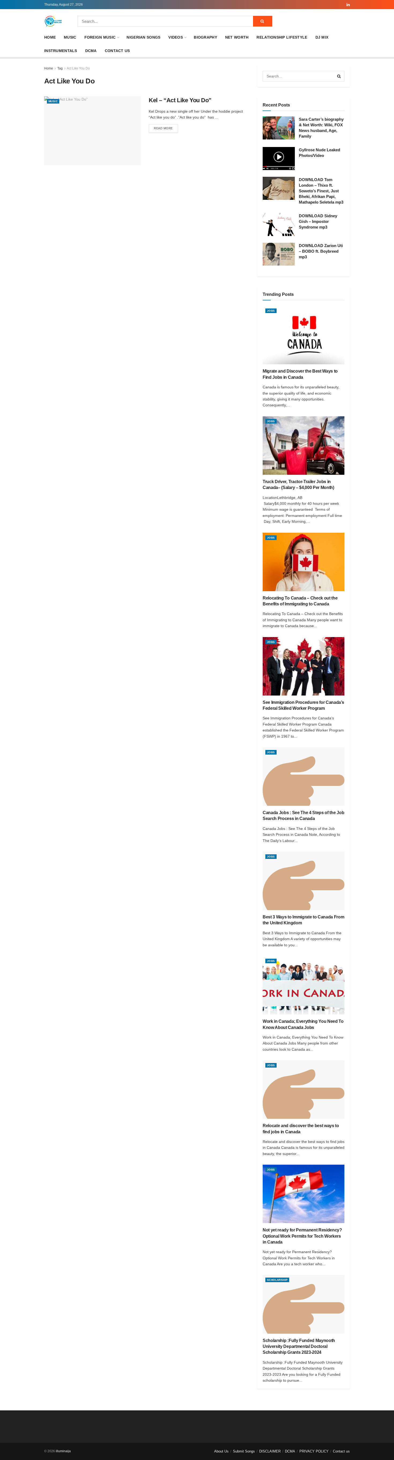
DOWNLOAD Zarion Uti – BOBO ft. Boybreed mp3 (321, 251)
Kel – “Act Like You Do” (180, 100)
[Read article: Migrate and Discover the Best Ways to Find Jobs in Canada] (303, 335)
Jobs (271, 310)
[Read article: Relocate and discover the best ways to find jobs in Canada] (303, 1089)
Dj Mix (322, 37)
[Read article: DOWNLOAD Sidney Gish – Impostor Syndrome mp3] (279, 224)
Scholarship (277, 1279)
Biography (205, 37)
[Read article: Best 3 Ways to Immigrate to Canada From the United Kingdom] (303, 881)
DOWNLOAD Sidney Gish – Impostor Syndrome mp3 (318, 221)
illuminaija (63, 1451)
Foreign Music (100, 37)
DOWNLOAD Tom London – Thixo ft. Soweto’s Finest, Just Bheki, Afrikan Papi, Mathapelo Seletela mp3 (321, 190)
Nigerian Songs (143, 37)
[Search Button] (262, 21)
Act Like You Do (78, 68)
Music (70, 37)
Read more (166, 128)
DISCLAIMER (270, 1451)
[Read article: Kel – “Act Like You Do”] (92, 130)
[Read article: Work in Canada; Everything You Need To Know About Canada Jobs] (303, 985)
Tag (60, 68)
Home (50, 37)
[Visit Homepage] (53, 21)
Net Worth (237, 37)
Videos (175, 37)
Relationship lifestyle (282, 37)
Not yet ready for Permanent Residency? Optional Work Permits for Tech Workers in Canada (302, 1236)
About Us (221, 1451)
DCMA (91, 51)
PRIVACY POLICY (314, 1451)
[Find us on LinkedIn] (348, 4)
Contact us (117, 51)
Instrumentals (60, 51)
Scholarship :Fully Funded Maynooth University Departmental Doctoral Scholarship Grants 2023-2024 (299, 1346)
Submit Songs (244, 1451)
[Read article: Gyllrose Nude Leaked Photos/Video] (279, 158)
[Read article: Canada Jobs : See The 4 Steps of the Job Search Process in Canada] (303, 776)
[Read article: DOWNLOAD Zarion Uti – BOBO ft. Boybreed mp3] (279, 254)
